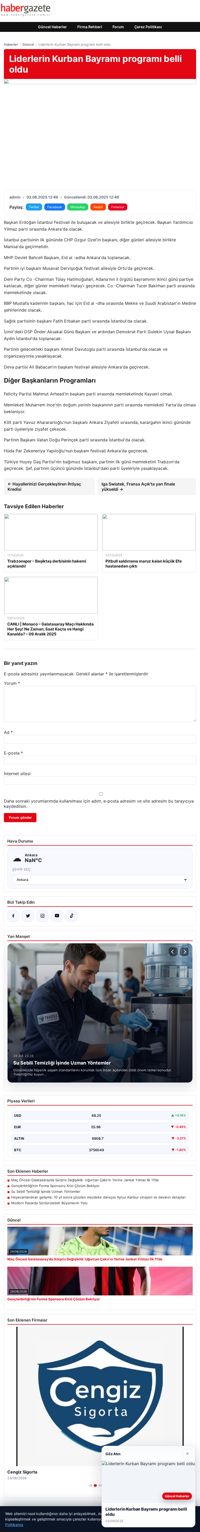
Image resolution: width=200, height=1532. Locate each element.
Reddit (98, 207)
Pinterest (117, 207)
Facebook (54, 207)
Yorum (12, 683)
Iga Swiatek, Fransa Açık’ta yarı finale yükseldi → (138, 486)
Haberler (11, 44)
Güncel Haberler (52, 27)
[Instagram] (42, 916)
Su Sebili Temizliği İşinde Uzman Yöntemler (45, 1191)
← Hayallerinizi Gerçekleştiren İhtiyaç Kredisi (44, 486)
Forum (118, 27)
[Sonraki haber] (184, 951)
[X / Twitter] (28, 916)
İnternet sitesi (17, 773)
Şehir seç (21, 869)
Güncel (28, 44)
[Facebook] (13, 916)
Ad (8, 732)
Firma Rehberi (89, 27)
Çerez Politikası (148, 27)
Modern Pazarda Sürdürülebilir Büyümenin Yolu (49, 1203)
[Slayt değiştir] (90, 1485)
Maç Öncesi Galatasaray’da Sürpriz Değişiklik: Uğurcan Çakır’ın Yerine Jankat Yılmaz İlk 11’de (85, 1180)
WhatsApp (77, 207)
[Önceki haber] (173, 951)
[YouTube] (57, 916)
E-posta (13, 753)
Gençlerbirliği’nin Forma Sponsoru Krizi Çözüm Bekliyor (55, 1186)
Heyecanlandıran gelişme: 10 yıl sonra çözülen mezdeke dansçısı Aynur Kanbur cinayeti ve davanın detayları (98, 1197)
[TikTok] (72, 916)
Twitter (34, 207)
